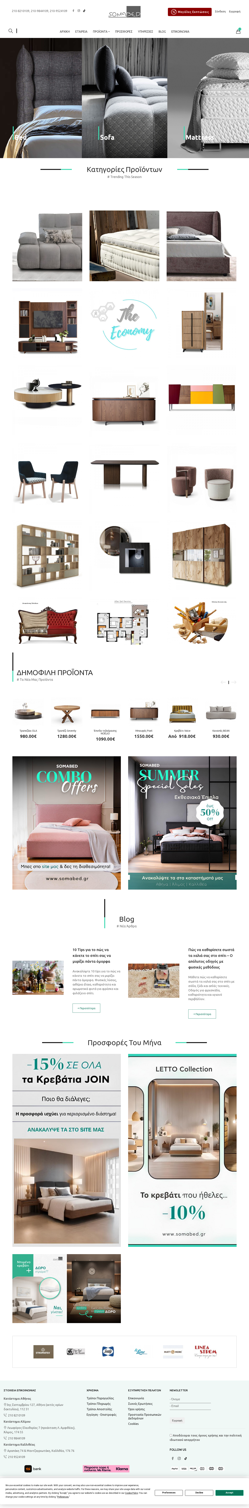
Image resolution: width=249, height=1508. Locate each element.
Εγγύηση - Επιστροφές (101, 1414)
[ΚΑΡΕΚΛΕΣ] (47, 478)
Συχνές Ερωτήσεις (140, 1403)
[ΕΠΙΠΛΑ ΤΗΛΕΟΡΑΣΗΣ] (201, 400)
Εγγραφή (234, 11)
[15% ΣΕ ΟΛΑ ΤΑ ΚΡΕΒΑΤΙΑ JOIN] (66, 1150)
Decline (199, 1492)
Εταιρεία (81, 31)
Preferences (169, 1492)
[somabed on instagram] (78, 11)
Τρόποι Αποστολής (99, 1409)
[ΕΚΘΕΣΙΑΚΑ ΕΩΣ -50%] (66, 1288)
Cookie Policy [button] (131, 1493)
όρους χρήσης (208, 1435)
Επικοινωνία (180, 31)
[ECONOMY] (124, 323)
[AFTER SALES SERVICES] (124, 621)
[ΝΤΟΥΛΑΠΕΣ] (201, 555)
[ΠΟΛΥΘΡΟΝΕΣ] (201, 478)
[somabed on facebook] (73, 11)
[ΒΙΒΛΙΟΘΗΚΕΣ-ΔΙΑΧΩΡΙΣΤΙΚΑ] (47, 555)
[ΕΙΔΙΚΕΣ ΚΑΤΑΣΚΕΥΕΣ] (201, 620)
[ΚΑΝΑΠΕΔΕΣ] (47, 234)
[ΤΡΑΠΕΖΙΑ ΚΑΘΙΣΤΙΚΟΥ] (47, 400)
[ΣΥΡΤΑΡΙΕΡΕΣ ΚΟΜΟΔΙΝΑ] (201, 323)
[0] (238, 32)
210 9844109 (16, 1438)
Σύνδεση (220, 11)
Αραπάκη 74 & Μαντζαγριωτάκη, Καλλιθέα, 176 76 (40, 1450)
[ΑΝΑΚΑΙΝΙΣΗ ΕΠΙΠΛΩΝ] (47, 620)
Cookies (133, 1423)
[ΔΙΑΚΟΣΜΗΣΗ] (124, 556)
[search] (13, 31)
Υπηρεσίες (145, 31)
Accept (229, 1492)
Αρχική (65, 31)
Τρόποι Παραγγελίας (100, 1398)
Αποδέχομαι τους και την (206, 1437)
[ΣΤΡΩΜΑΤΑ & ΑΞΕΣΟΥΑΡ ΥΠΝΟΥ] (124, 234)
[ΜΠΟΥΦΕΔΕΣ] (124, 402)
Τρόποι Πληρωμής (99, 1403)
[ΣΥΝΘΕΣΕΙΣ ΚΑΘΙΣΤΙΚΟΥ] (47, 323)
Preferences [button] (63, 1497)
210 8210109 (16, 1415)
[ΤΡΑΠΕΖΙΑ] (124, 479)
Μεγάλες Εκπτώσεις (193, 11)
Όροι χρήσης (136, 1409)
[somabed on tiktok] (84, 11)
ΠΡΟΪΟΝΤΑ (100, 31)
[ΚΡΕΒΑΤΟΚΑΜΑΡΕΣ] (201, 234)
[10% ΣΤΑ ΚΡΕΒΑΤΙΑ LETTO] (182, 1150)
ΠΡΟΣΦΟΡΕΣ (124, 31)
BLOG (162, 31)
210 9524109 (16, 1457)
